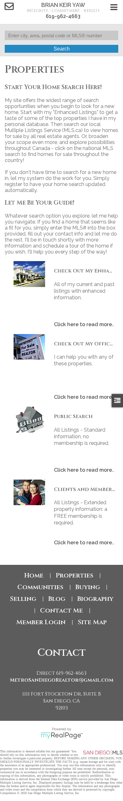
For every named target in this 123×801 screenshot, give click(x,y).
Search (62, 48)
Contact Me (61, 610)
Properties (74, 575)
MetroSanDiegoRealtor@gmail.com (62, 680)
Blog (56, 599)
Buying (87, 587)
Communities (40, 587)
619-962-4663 (63, 16)
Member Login (41, 622)
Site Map (92, 622)
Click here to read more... (85, 324)
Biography (95, 599)
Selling (23, 599)
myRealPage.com (61, 735)
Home (34, 575)
